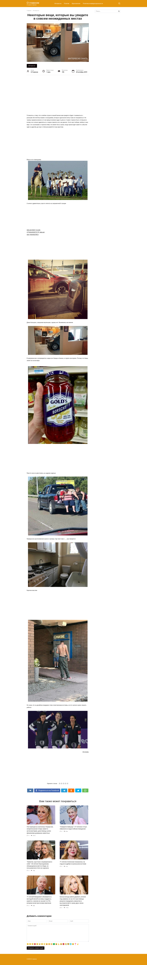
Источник (86, 752)
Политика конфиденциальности (93, 3)
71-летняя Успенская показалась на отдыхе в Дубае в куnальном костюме (73, 863)
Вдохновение (76, 3)
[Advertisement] (51, 95)
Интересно (58, 3)
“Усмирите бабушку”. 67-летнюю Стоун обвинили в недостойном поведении (73, 828)
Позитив (66, 3)
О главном (33, 2)
